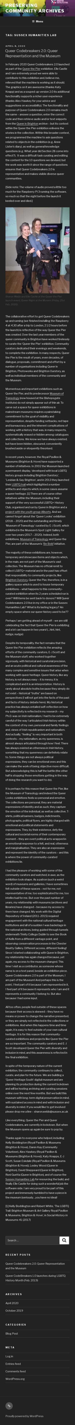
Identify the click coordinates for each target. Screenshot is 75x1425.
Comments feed (15, 1371)
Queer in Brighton (27, 123)
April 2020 (12, 1303)
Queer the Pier (31, 68)
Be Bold (48, 543)
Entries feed (13, 1364)
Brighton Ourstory (16, 580)
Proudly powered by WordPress (24, 1416)
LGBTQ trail (19, 484)
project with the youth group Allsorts (28, 512)
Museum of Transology (34, 539)
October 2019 (14, 1310)
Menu (39, 21)
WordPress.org (15, 1379)
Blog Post (11, 1333)
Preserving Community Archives (34, 8)
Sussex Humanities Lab (20, 1179)
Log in (9, 1356)
